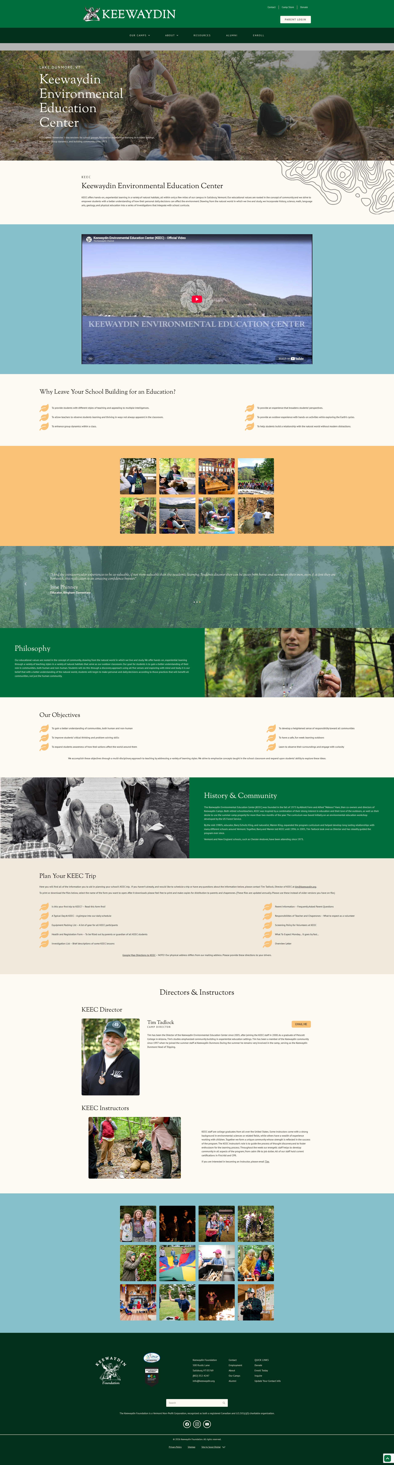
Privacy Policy (175, 1447)
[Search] (224, 1403)
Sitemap (191, 1447)
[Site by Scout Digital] (223, 1447)
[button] (25, 584)
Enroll (258, 35)
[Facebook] (187, 1424)
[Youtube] (207, 1424)
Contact (271, 7)
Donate (304, 7)
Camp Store (288, 7)
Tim (267, 1161)
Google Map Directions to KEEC (139, 955)
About (170, 35)
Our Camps (138, 35)
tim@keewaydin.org (305, 886)
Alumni (232, 35)
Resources (202, 35)
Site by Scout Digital (211, 1447)
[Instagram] (197, 1424)
